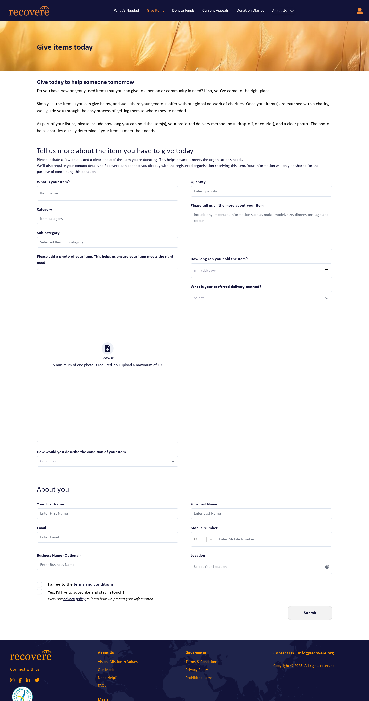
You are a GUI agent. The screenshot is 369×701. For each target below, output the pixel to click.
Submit (310, 613)
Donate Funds (183, 11)
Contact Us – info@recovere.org (303, 653)
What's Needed (126, 11)
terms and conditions (94, 584)
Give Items (155, 11)
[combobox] (194, 539)
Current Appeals (215, 11)
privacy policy (74, 599)
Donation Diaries (250, 11)
